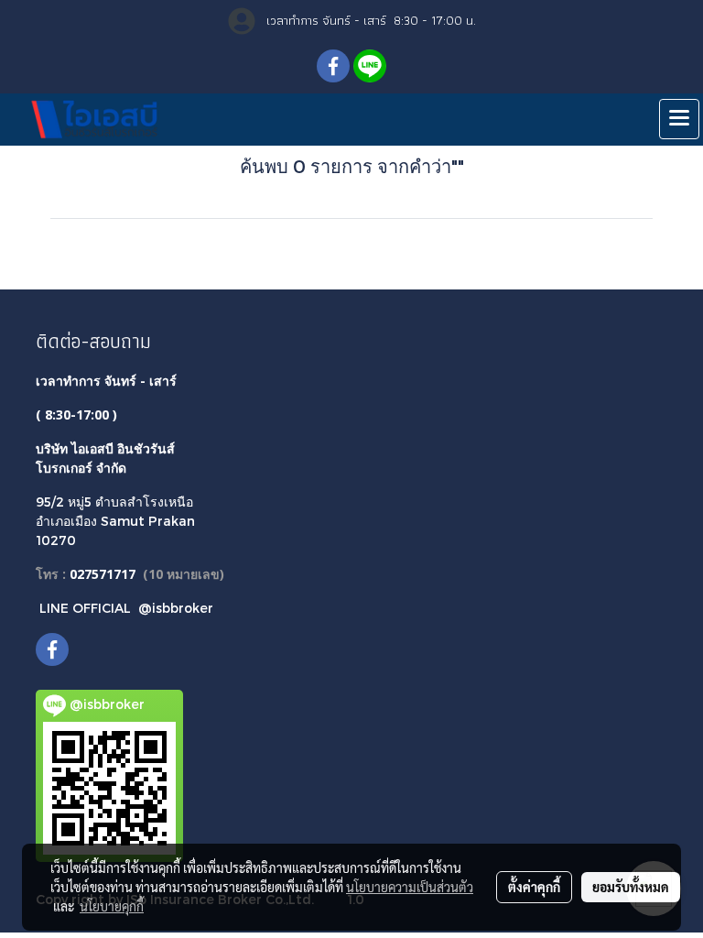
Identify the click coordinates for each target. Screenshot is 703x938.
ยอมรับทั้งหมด (630, 886)
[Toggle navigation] (679, 119)
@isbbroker (175, 608)
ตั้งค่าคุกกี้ (534, 886)
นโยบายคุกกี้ (112, 906)
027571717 (102, 574)
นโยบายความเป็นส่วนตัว (409, 886)
